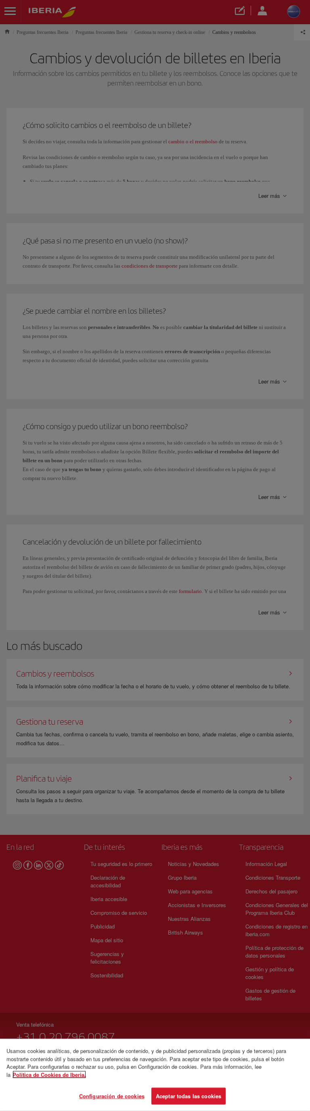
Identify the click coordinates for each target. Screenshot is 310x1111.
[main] (155, 1075)
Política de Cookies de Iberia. (49, 1074)
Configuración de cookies (112, 1096)
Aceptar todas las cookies (188, 1096)
